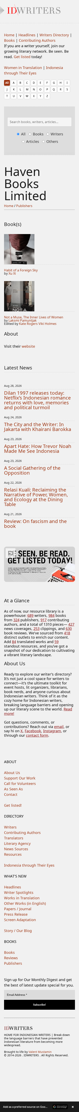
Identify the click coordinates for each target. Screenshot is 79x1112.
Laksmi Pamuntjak (23, 320)
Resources (13, 854)
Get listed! (13, 805)
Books (9, 40)
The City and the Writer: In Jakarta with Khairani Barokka (37, 426)
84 (14, 641)
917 (44, 619)
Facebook (33, 730)
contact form (37, 735)
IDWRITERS (39, 9)
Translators (13, 838)
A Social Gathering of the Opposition (32, 470)
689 (30, 615)
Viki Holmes (47, 323)
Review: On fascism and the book (35, 523)
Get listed (22, 56)
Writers (56, 134)
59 (56, 641)
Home (9, 34)
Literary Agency (17, 843)
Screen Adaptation (20, 919)
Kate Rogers (28, 323)
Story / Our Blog (18, 930)
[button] (39, 1107)
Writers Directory (54, 34)
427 (71, 624)
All (7, 83)
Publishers (24, 206)
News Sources (16, 848)
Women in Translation (23, 67)
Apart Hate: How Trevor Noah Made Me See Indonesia (37, 448)
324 (16, 619)
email (59, 726)
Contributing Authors (37, 40)
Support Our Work (19, 778)
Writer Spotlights (18, 892)
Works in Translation (22, 897)
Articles (32, 141)
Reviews (11, 957)
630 (69, 628)
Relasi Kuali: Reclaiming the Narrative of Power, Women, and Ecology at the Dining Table (36, 496)
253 (36, 628)
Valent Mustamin (40, 1052)
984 (51, 615)
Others (51, 141)
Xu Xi (12, 273)
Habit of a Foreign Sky (21, 270)
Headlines (26, 34)
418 (67, 633)
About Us (12, 772)
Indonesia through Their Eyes (29, 865)
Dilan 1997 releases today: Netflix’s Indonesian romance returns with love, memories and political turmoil (37, 400)
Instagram (52, 730)
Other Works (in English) (25, 903)
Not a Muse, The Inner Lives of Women (33, 317)
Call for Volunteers (20, 783)
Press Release (16, 914)
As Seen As (13, 789)
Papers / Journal (17, 908)
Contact (10, 794)
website (28, 346)
